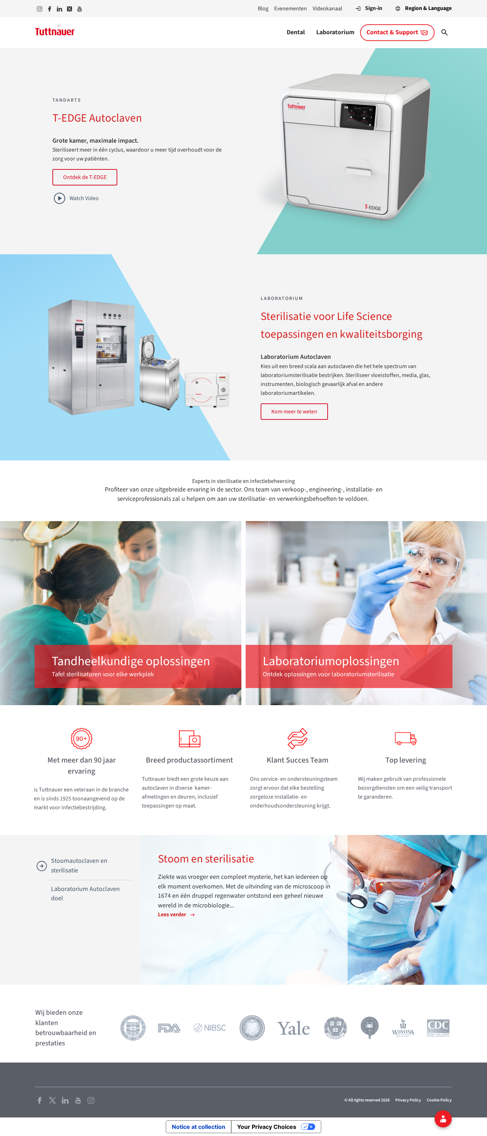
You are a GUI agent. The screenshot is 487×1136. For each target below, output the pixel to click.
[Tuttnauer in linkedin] (59, 9)
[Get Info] (443, 1118)
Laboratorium (335, 32)
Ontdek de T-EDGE (85, 177)
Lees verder (172, 914)
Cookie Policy (439, 1100)
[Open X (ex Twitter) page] (52, 1100)
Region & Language (428, 8)
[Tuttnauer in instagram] (39, 9)
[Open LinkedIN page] (65, 1100)
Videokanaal (327, 8)
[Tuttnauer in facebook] (49, 9)
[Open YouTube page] (78, 1100)
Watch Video (84, 198)
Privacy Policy (408, 1100)
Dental (296, 32)
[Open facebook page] (39, 1100)
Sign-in (373, 8)
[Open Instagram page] (91, 1100)
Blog (263, 8)
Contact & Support (392, 32)
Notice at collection (198, 1126)
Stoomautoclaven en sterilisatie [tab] (79, 865)
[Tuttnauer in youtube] (79, 9)
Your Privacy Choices (266, 1126)
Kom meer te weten (294, 412)
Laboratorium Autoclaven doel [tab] (85, 894)
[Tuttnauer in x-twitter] (69, 9)
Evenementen (290, 8)
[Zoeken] (444, 32)
